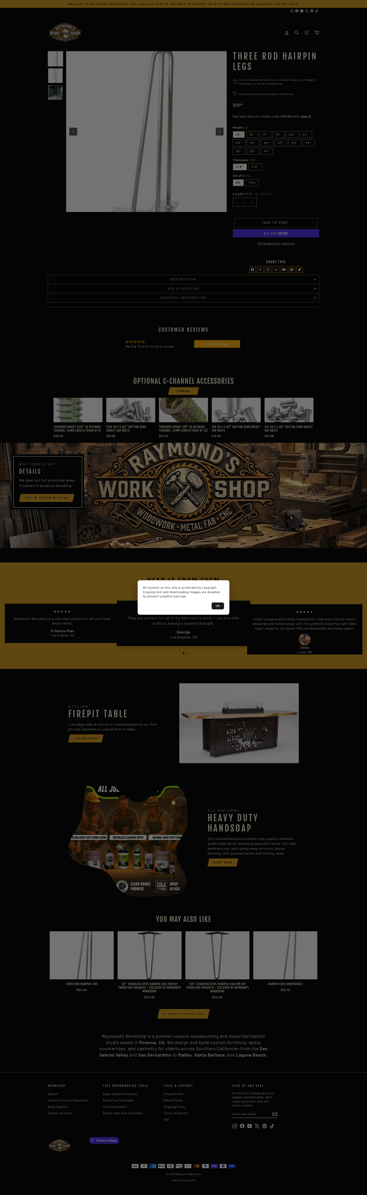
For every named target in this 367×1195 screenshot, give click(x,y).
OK (218, 605)
